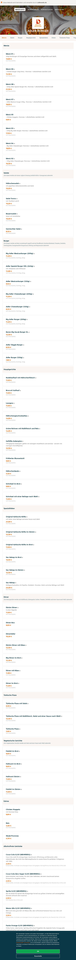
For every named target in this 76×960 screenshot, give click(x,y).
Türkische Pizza (64, 38)
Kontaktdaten (47, 9)
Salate (12, 38)
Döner (54, 38)
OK (38, 951)
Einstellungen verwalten (23, 942)
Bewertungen (33, 9)
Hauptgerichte (31, 38)
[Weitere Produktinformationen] (14, 69)
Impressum (59, 9)
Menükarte (20, 9)
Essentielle (38, 956)
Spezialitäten (43, 38)
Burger (20, 38)
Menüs (4, 38)
